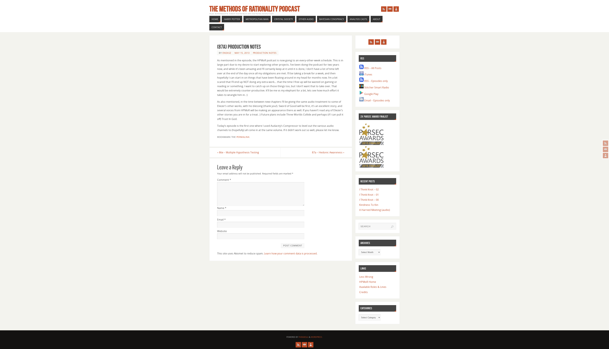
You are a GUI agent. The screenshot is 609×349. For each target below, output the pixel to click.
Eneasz (227, 52)
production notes (265, 52)
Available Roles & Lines (372, 287)
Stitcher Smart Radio (376, 87)
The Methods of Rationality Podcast (254, 8)
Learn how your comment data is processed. (290, 253)
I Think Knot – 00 (369, 200)
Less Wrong (366, 277)
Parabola (303, 337)
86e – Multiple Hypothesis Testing (238, 152)
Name (221, 208)
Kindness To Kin (368, 205)
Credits (363, 292)
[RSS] (605, 143)
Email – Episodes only (377, 100)
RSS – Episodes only (376, 81)
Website (222, 231)
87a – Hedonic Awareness (328, 152)
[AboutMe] (605, 155)
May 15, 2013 (242, 52)
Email (221, 219)
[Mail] (605, 149)
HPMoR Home (367, 282)
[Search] (392, 226)
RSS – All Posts (372, 68)
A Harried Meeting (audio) (374, 210)
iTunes (368, 74)
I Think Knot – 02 (369, 189)
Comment (224, 180)
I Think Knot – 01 (369, 194)
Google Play (371, 94)
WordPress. (317, 337)
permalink (243, 136)
